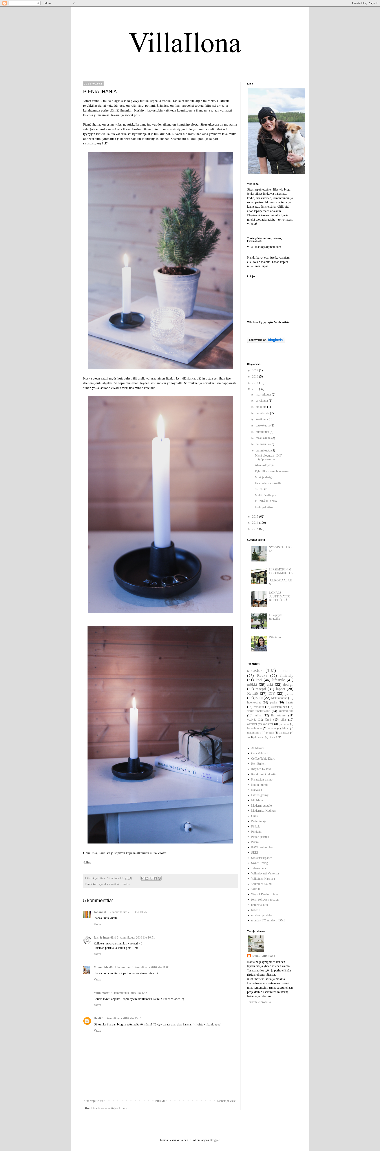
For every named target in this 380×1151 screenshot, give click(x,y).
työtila (270, 732)
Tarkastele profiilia (259, 1002)
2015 (255, 516)
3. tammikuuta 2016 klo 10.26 (128, 912)
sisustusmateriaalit (258, 711)
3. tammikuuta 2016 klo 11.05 (150, 967)
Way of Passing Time (264, 894)
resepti (261, 689)
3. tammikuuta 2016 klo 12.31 (130, 993)
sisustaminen (279, 707)
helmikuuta (263, 444)
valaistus (284, 732)
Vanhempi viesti (226, 1100)
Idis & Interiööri (105, 937)
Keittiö (252, 693)
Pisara (255, 842)
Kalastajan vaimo (261, 779)
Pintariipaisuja (260, 836)
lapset (280, 689)
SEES (255, 852)
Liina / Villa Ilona (263, 956)
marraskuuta (264, 394)
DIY (272, 693)
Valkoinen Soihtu (261, 884)
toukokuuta (263, 425)
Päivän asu (275, 637)
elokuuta (261, 406)
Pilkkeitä (256, 831)
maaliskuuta (263, 438)
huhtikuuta (263, 431)
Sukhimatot (102, 993)
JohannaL (101, 912)
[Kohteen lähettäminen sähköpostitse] (143, 878)
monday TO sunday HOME (268, 920)
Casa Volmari (259, 753)
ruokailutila (286, 711)
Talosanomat (259, 868)
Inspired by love (261, 769)
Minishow (257, 800)
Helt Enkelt (258, 763)
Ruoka (262, 675)
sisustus (125, 884)
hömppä (273, 737)
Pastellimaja (258, 821)
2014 (255, 522)
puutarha (284, 724)
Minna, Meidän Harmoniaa (112, 967)
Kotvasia (256, 789)
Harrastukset (278, 715)
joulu (259, 698)
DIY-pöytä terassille (275, 616)
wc (248, 737)
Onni (268, 719)
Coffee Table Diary (263, 758)
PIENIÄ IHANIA (266, 501)
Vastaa (97, 924)
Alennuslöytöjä (264, 465)
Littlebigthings (260, 795)
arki (270, 684)
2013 (255, 529)
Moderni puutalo (261, 805)
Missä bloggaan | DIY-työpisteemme (269, 457)
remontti (259, 707)
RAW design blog (262, 847)
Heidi (97, 1018)
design (288, 684)
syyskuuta (262, 400)
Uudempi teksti (93, 1100)
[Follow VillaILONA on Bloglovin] (266, 342)
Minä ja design (264, 477)
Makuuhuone (279, 698)
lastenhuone (254, 728)
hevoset (259, 737)
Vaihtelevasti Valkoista (265, 873)
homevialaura (259, 904)
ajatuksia (104, 884)
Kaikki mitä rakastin (263, 774)
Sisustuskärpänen (261, 858)
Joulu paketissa (264, 507)
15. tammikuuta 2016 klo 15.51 (122, 1018)
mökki (115, 884)
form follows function (265, 899)
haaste (289, 702)
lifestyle (278, 680)
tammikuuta (263, 450)
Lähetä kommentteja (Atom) (109, 1108)
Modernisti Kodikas (263, 810)
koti (259, 680)
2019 (255, 370)
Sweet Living (259, 863)
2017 (255, 383)
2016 (255, 389)
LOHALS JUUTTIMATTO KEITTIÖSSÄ (279, 596)
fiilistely (286, 675)
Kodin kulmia (259, 784)
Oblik (254, 816)
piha (283, 719)
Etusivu (160, 1100)
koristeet (268, 724)
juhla (289, 693)
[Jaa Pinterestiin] (159, 878)
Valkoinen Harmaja (263, 878)
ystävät (251, 719)
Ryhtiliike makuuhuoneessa (272, 471)
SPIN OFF (261, 489)
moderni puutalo (261, 915)
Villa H (255, 889)
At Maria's (257, 748)
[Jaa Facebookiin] (155, 878)
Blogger (214, 1140)
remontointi (254, 732)
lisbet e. (256, 910)
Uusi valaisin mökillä (268, 483)
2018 (255, 376)
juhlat (257, 715)
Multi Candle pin (265, 495)
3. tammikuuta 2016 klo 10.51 (136, 937)
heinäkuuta (263, 413)
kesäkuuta (262, 419)
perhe (273, 702)
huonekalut (254, 702)
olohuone (286, 671)
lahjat (285, 728)
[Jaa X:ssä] (151, 878)
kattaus (272, 728)
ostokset (252, 724)
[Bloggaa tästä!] (147, 878)
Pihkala (255, 826)
